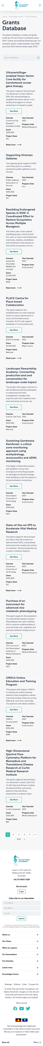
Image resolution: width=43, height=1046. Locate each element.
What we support (9, 948)
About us (6, 935)
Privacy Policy (14, 927)
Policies (17, 984)
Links (24, 984)
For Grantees (7, 961)
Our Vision (6, 941)
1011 (19, 839)
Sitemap (8, 984)
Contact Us (33, 984)
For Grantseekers (9, 954)
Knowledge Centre (10, 974)
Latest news (7, 968)
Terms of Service (29, 927)
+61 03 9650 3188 (21, 879)
